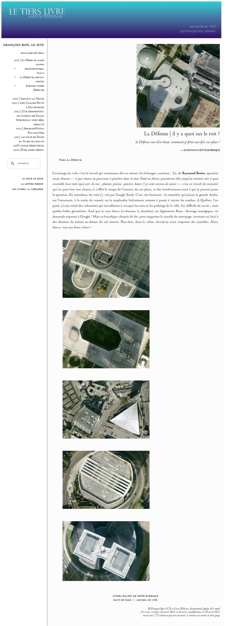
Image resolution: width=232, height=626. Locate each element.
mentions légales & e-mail (206, 609)
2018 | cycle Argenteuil (28, 145)
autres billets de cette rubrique (135, 596)
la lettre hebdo (32, 184)
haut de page (122, 600)
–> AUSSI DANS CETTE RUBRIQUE (200, 150)
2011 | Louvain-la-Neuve (28, 99)
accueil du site (146, 600)
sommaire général (32, 53)
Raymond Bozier (193, 173)
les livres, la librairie (27, 189)
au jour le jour (32, 179)
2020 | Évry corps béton (28, 150)
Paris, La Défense (70, 160)
